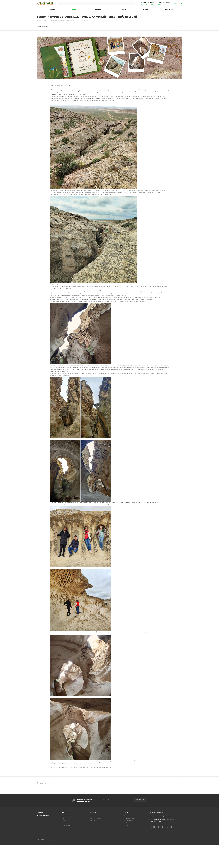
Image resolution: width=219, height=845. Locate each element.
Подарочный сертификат (131, 827)
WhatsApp (171, 827)
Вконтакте (150, 827)
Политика (93, 820)
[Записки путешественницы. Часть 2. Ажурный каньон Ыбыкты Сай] (109, 58)
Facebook (154, 827)
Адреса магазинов (95, 815)
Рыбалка (127, 823)
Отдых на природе (129, 818)
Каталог (40, 812)
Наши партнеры (43, 815)
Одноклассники (167, 827)
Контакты (64, 823)
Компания (65, 812)
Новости (64, 818)
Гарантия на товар (95, 818)
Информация (95, 812)
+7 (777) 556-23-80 (163, 3)
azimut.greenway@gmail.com (160, 816)
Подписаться (140, 799)
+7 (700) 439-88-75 (147, 3)
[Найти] (133, 3)
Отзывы (64, 820)
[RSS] (177, 26)
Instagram (158, 827)
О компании (65, 815)
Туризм (126, 815)
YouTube (163, 827)
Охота (126, 825)
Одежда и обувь (129, 820)
